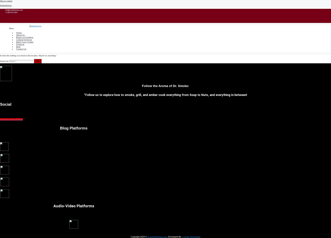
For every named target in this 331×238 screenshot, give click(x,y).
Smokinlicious (6, 5)
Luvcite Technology (191, 237)
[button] (141, 28)
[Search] (38, 61)
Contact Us (21, 49)
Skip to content (6, 1)
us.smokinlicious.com (157, 237)
